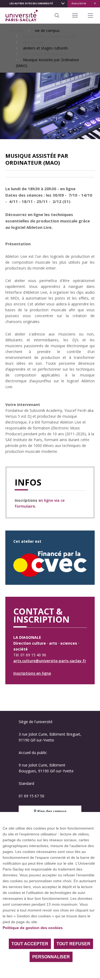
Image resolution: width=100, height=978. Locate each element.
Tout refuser (73, 944)
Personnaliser (51, 957)
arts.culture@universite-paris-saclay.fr (49, 660)
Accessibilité (78, 3)
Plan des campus (51, 811)
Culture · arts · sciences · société (50, 36)
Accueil (17, 30)
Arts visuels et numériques (45, 53)
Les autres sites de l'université (31, 3)
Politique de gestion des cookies (33, 928)
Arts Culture (33, 42)
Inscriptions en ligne (32, 673)
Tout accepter (29, 944)
